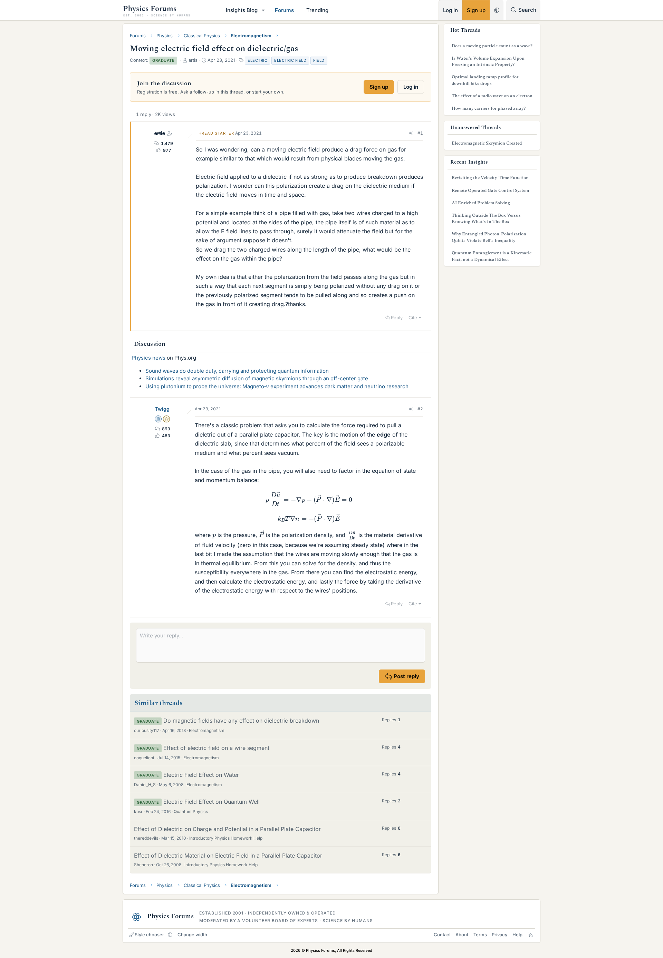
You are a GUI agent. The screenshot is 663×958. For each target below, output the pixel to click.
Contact (442, 934)
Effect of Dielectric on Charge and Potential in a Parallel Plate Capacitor (227, 828)
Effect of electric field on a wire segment (216, 747)
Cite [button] (413, 317)
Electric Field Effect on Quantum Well (211, 801)
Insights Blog (242, 10)
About (461, 934)
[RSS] (530, 934)
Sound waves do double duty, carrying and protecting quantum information (237, 371)
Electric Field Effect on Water (201, 774)
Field (319, 60)
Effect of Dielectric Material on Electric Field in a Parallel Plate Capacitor (228, 855)
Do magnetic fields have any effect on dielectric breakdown (241, 720)
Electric (257, 60)
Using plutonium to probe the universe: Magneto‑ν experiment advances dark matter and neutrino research (277, 386)
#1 (420, 133)
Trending (317, 10)
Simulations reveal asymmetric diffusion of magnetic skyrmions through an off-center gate (256, 378)
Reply (397, 317)
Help (517, 934)
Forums (284, 10)
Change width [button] (192, 934)
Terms (480, 934)
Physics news (148, 357)
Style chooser (149, 934)
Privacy (499, 934)
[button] (263, 10)
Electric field (290, 60)
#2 (420, 408)
